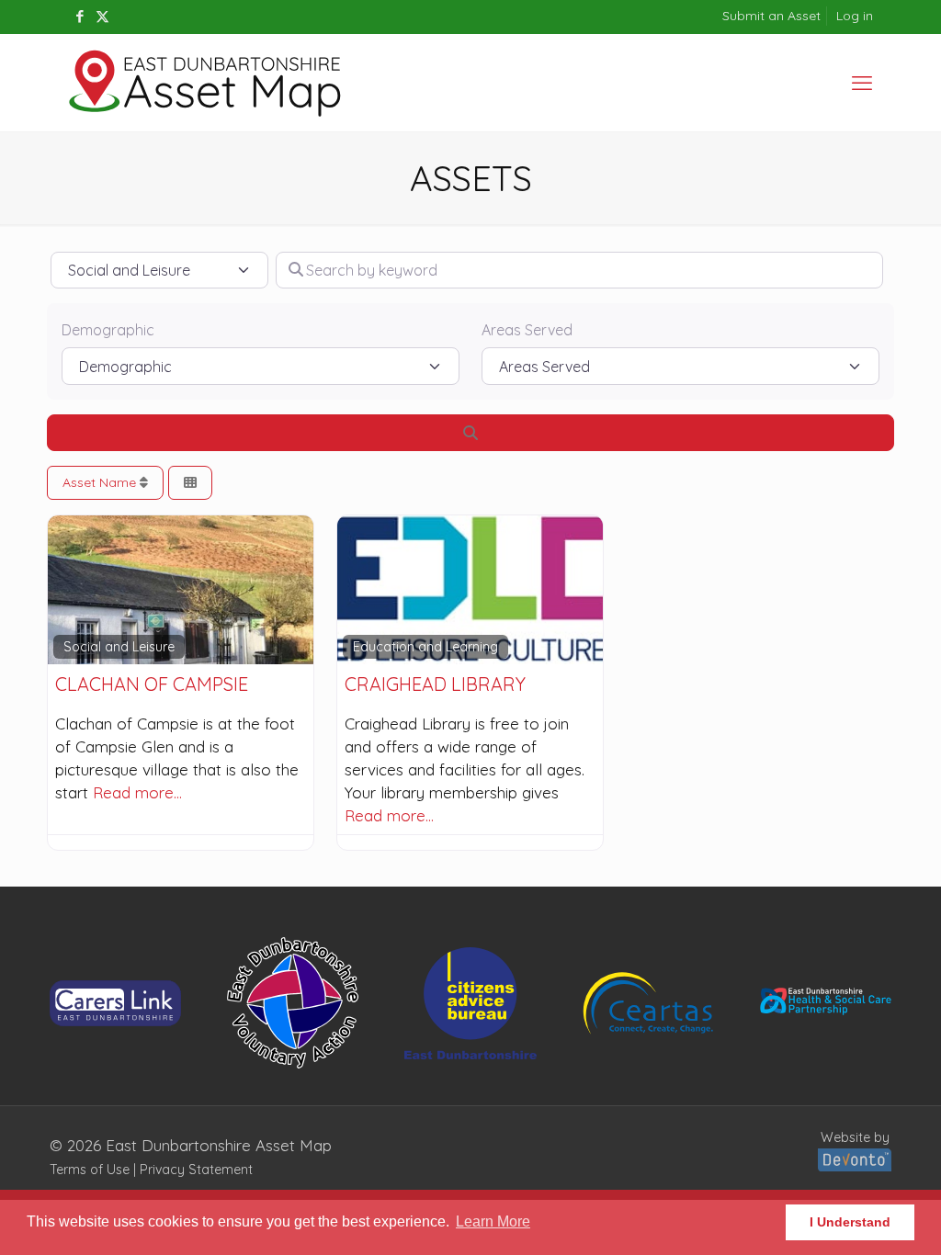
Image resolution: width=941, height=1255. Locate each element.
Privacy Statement (196, 1169)
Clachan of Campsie (151, 684)
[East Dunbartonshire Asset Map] (206, 82)
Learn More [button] (493, 1221)
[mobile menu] (862, 82)
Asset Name (101, 482)
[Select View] (190, 483)
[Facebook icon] (79, 16)
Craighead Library (435, 684)
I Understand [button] (850, 1222)
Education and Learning (425, 647)
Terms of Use (90, 1169)
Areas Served (527, 330)
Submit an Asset (771, 15)
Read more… (137, 792)
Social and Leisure (119, 647)
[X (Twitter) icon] (102, 16)
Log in (854, 15)
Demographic (108, 330)
